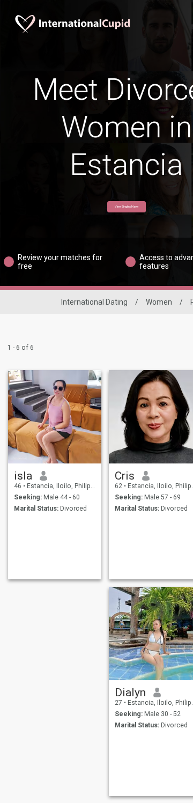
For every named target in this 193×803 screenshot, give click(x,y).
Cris (125, 475)
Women (159, 302)
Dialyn (130, 692)
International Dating (94, 302)
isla (23, 475)
